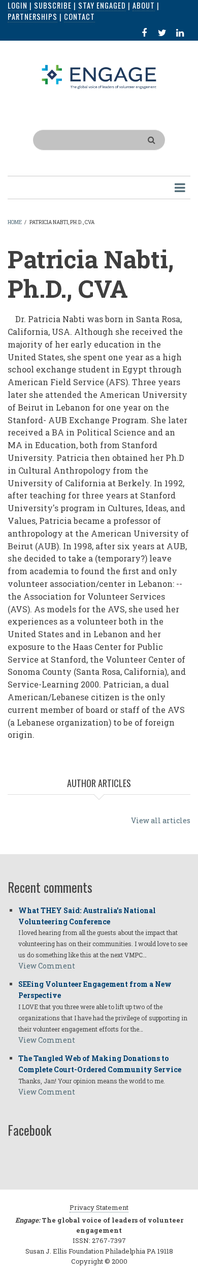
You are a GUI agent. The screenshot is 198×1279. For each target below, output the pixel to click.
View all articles (160, 820)
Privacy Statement (99, 1207)
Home (15, 222)
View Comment (46, 966)
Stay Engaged (102, 5)
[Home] (99, 76)
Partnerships (32, 16)
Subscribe (53, 5)
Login (17, 5)
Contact (79, 16)
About (144, 5)
